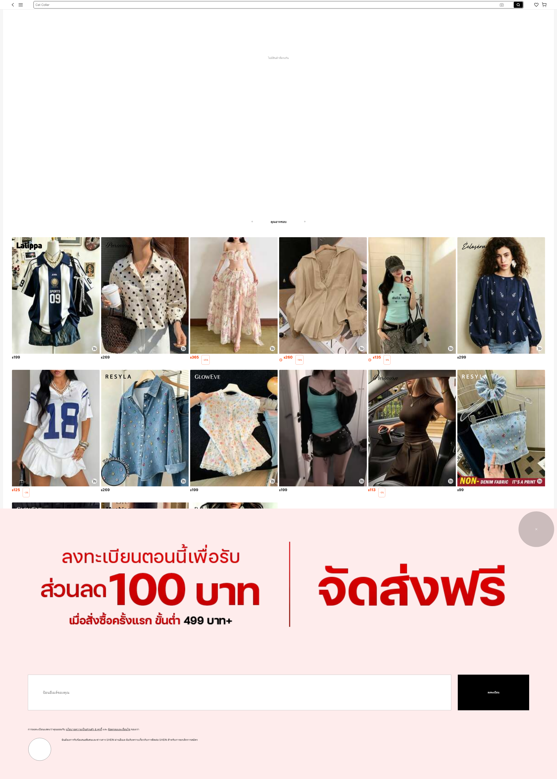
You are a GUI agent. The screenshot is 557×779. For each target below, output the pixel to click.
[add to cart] (94, 348)
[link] (536, 5)
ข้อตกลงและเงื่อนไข (119, 729)
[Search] (518, 5)
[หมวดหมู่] (21, 5)
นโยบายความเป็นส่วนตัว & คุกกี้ (84, 729)
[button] (13, 5)
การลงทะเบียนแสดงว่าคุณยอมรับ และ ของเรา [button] (83, 729)
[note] (205, 360)
